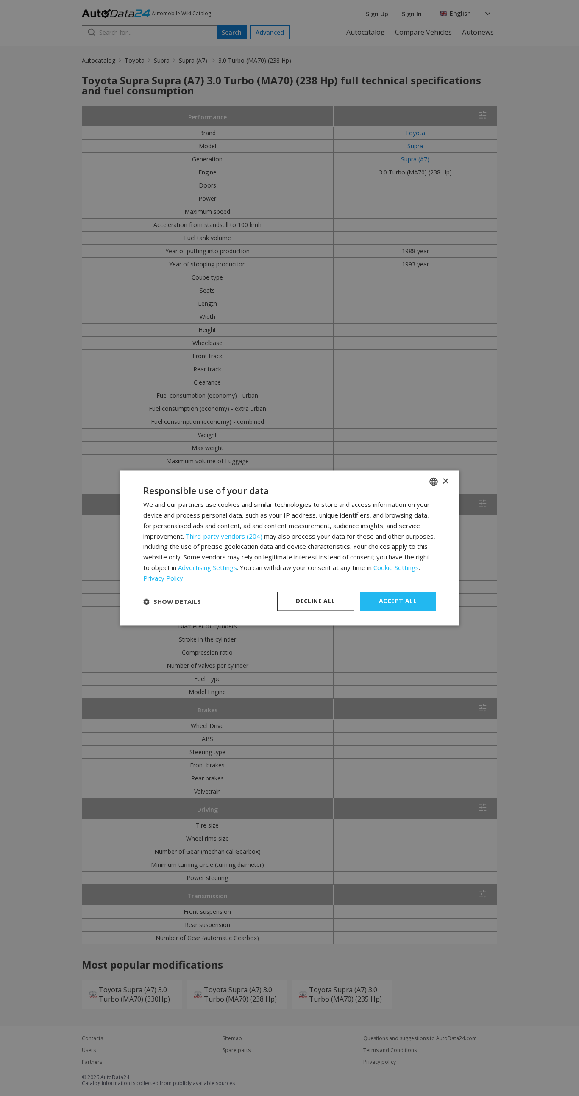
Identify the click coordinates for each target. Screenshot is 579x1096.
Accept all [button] (398, 601)
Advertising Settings (207, 567)
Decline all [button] (315, 601)
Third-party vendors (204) (224, 536)
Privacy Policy (163, 578)
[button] (172, 601)
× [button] (445, 481)
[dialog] (289, 547)
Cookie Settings (396, 567)
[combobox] (433, 481)
